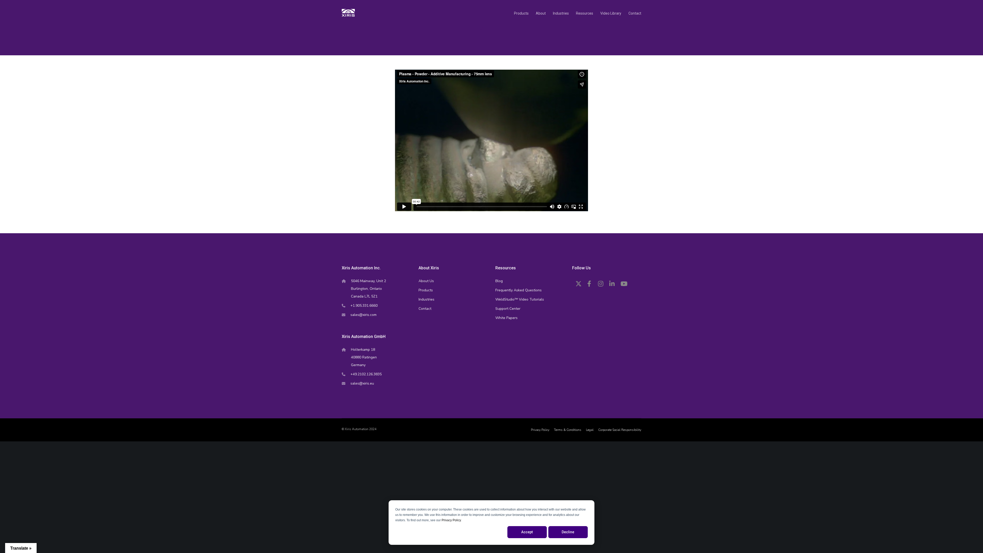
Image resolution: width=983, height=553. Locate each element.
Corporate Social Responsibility (619, 430)
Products (426, 290)
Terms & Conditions (567, 430)
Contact (425, 308)
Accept (527, 532)
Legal (590, 430)
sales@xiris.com (363, 314)
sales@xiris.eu (362, 383)
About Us (426, 281)
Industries (426, 299)
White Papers (506, 317)
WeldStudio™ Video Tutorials (519, 299)
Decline (568, 532)
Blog (499, 281)
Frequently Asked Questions (518, 290)
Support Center (507, 308)
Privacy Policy (451, 520)
